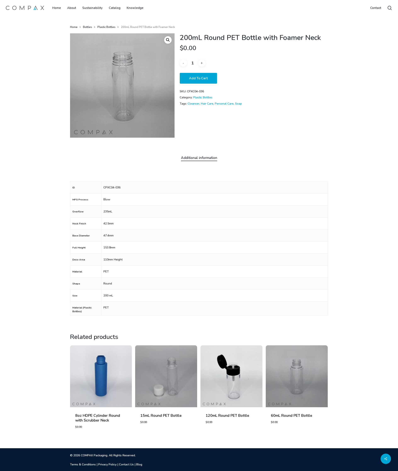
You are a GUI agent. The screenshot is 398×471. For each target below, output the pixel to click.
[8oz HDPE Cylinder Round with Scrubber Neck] (101, 376)
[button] (168, 40)
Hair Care (207, 104)
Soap (238, 104)
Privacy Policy (107, 464)
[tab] (199, 158)
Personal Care (224, 104)
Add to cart (198, 78)
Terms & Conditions (83, 464)
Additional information (199, 157)
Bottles (87, 27)
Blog (139, 464)
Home (74, 27)
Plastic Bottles (106, 27)
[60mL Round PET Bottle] (297, 376)
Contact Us (126, 464)
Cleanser (193, 104)
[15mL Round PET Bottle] (166, 376)
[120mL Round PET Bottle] (231, 376)
